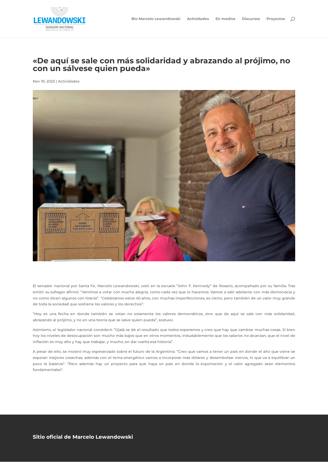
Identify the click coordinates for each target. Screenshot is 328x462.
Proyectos (275, 19)
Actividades (198, 19)
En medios (225, 19)
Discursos (251, 19)
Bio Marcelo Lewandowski (155, 19)
